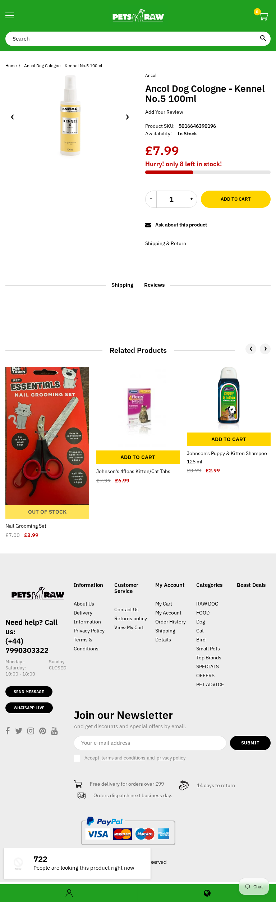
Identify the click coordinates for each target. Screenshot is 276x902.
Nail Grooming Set (25, 526)
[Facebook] (7, 731)
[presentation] (250, 348)
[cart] (263, 17)
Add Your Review (164, 112)
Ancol (150, 75)
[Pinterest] (42, 731)
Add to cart (236, 199)
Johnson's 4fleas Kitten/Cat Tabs (133, 471)
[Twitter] (18, 731)
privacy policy (171, 758)
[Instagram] (30, 731)
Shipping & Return (165, 243)
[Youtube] (54, 731)
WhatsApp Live (29, 707)
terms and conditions (123, 758)
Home (11, 65)
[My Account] (69, 893)
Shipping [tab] (122, 284)
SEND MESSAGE (29, 691)
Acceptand (134, 758)
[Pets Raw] (138, 15)
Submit (250, 743)
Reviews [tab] (154, 284)
